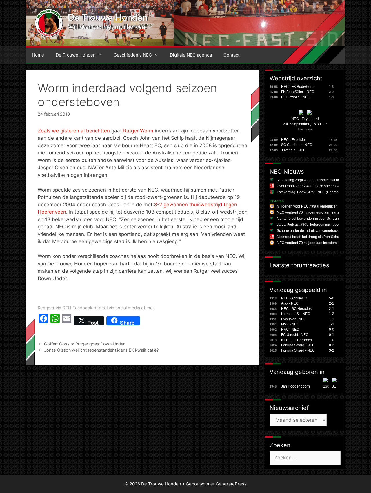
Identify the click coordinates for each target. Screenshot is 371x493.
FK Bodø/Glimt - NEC (297, 92)
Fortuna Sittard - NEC (298, 345)
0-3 (331, 345)
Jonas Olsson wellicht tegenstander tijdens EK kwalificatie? (101, 350)
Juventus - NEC (293, 150)
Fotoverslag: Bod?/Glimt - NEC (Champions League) (318, 192)
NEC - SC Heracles (296, 309)
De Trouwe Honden (76, 55)
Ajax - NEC (290, 303)
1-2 (331, 314)
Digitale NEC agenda (191, 55)
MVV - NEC (290, 324)
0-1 (331, 335)
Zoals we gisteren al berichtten (74, 131)
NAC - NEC (290, 330)
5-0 (331, 298)
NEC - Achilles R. (294, 298)
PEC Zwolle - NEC (295, 97)
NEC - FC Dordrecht (297, 340)
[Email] (66, 321)
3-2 (331, 350)
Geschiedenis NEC (133, 55)
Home (38, 55)
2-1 (331, 303)
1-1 (331, 319)
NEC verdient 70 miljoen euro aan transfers (311, 212)
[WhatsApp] (55, 321)
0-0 (331, 330)
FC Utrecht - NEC (294, 335)
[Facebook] (43, 321)
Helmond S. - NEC (295, 314)
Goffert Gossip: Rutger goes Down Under (84, 343)
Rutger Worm (138, 131)
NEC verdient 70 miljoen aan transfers (307, 243)
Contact (231, 55)
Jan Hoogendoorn (295, 386)
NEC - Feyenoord (305, 119)
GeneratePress (231, 484)
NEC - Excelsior (293, 140)
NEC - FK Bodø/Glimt (297, 87)
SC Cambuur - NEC (296, 145)
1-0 (331, 340)
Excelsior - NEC (293, 319)
